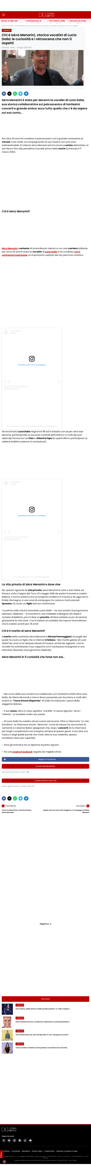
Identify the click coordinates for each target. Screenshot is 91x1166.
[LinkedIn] (26, 94)
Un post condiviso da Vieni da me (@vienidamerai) (32, 577)
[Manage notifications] (4, 1161)
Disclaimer (26, 1151)
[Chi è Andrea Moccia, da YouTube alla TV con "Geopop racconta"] (7, 1035)
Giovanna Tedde (8, 47)
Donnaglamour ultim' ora (45, 781)
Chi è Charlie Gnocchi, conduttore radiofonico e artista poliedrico (43, 1022)
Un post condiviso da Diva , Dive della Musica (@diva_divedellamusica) (32, 426)
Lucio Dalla (51, 251)
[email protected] (40, 1156)
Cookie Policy (49, 1151)
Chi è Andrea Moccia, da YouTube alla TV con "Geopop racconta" (42, 1035)
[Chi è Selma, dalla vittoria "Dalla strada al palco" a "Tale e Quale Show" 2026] (7, 1009)
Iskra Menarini (10, 248)
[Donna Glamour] (47, 15)
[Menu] (3, 15)
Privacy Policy (37, 1151)
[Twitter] (9, 94)
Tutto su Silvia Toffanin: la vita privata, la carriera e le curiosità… (42, 1047)
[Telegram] (20, 94)
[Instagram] (14, 1140)
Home (4, 26)
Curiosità (10, 26)
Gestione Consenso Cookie (66, 1151)
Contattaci (16, 1151)
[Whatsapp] (15, 94)
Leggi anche (45, 999)
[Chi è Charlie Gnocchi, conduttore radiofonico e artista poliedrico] (7, 1022)
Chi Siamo (6, 1151)
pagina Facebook (22, 751)
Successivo (81, 806)
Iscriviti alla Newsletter (45, 766)
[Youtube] (30, 1140)
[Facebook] (4, 94)
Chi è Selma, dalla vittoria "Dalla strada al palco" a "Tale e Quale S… (43, 1009)
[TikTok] (25, 1140)
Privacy (1, 1155)
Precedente (10, 806)
